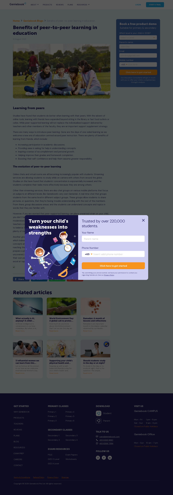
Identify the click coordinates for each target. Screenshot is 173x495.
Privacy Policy (109, 275)
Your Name (88, 232)
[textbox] (88, 254)
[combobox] (88, 254)
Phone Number (90, 248)
